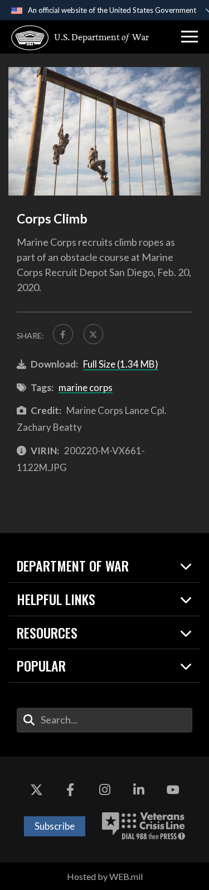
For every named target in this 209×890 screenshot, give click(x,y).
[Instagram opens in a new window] (105, 790)
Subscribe (55, 826)
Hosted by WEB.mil (105, 876)
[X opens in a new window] (36, 790)
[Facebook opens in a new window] (70, 790)
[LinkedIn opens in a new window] (139, 790)
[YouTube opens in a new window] (173, 790)
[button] (189, 37)
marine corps (86, 387)
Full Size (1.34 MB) (120, 364)
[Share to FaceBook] (63, 334)
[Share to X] (94, 334)
